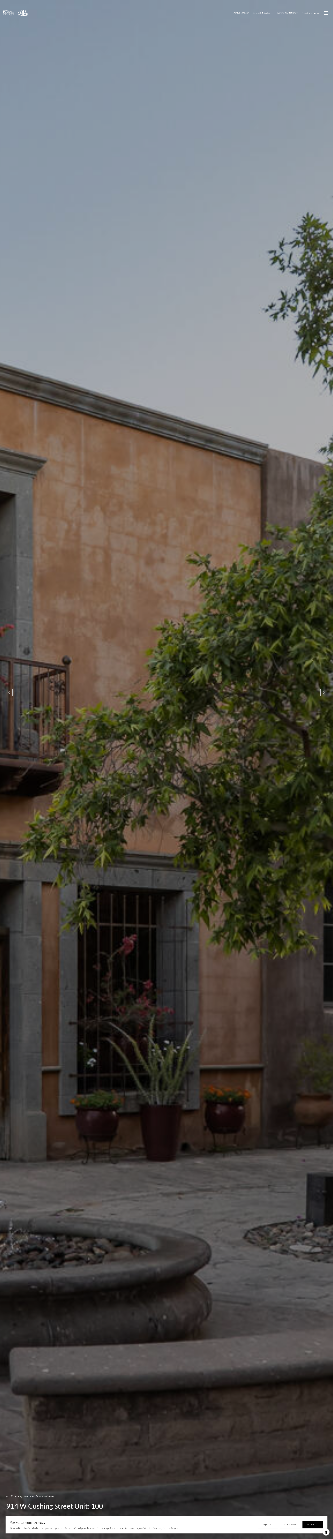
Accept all (313, 1524)
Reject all (268, 1524)
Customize (290, 1524)
